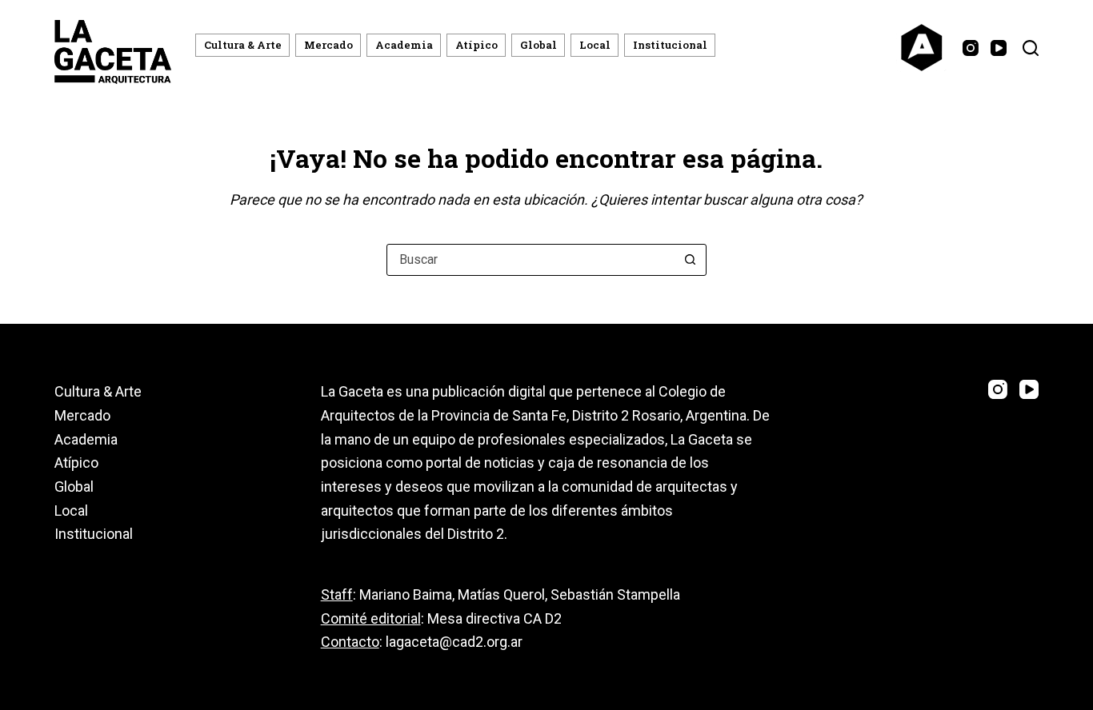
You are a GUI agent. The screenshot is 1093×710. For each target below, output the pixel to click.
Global (538, 45)
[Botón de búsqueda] (690, 260)
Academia (404, 45)
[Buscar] (1031, 48)
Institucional (670, 45)
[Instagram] (971, 48)
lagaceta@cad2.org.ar (454, 641)
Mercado (328, 45)
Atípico (476, 45)
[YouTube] (999, 48)
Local (595, 45)
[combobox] (531, 260)
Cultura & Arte (243, 45)
